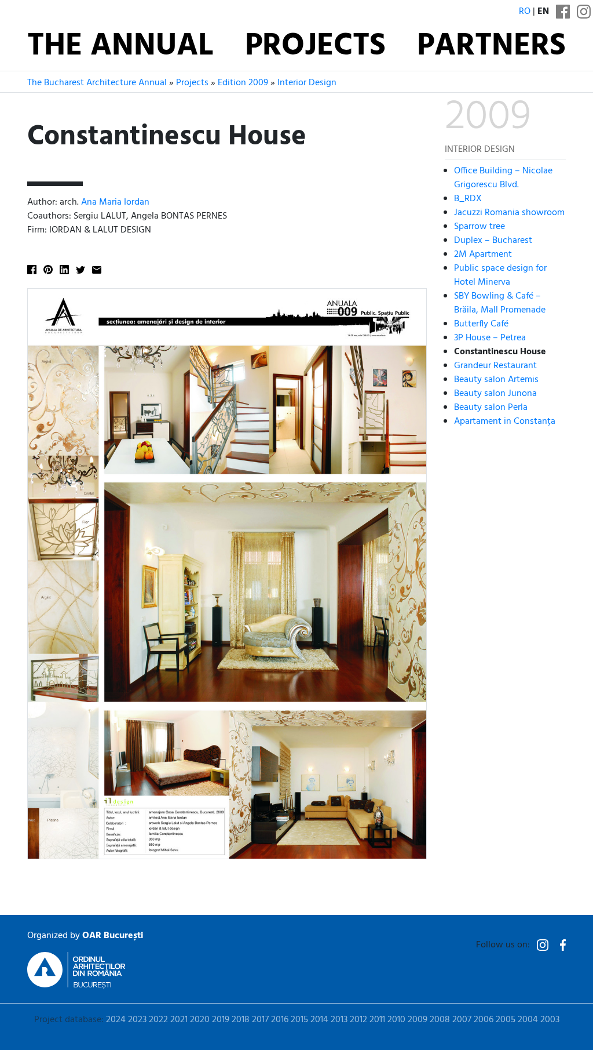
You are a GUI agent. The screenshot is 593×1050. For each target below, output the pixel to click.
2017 (260, 1019)
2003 (549, 1019)
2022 (158, 1019)
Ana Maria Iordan (115, 202)
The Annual (120, 47)
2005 (505, 1019)
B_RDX (468, 198)
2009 (417, 1019)
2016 (279, 1019)
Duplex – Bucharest (493, 240)
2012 (358, 1019)
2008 (440, 1019)
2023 (137, 1019)
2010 (396, 1019)
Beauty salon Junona (495, 393)
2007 (461, 1019)
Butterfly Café (481, 324)
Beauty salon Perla (491, 407)
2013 (339, 1019)
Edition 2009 (243, 82)
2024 (116, 1019)
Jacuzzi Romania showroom (509, 212)
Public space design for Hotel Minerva (500, 275)
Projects (315, 47)
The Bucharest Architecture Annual (97, 82)
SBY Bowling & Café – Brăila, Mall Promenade (500, 303)
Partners (491, 47)
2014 (319, 1019)
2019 (220, 1019)
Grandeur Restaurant (495, 365)
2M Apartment (483, 254)
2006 (483, 1019)
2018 (241, 1019)
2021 (179, 1019)
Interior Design (306, 82)
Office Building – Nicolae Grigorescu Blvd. (503, 178)
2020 (200, 1019)
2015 (299, 1019)
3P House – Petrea (490, 338)
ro (524, 11)
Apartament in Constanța (504, 421)
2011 (377, 1019)
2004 (528, 1019)
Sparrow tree (479, 226)
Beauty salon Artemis (496, 379)
